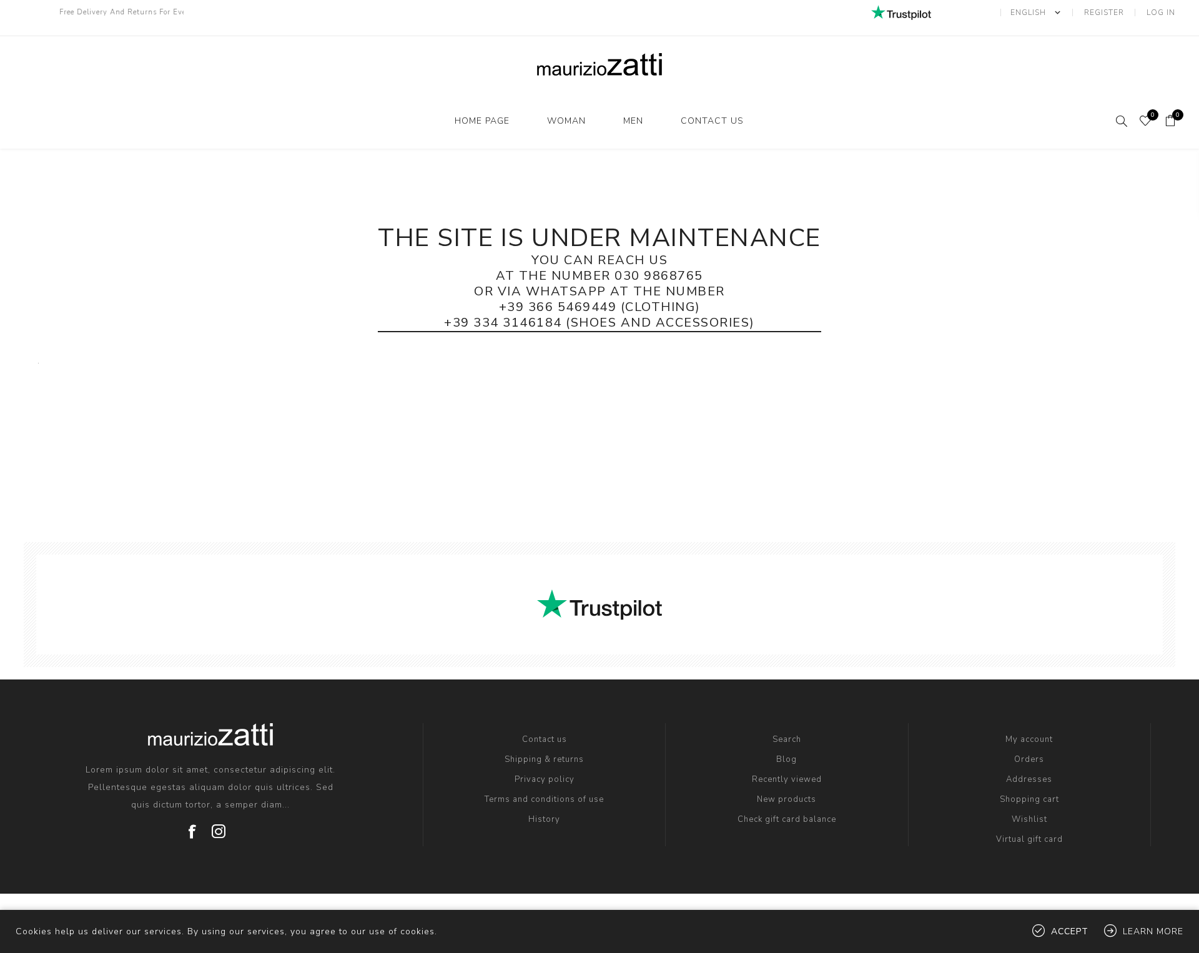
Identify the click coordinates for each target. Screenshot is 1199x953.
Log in (1161, 12)
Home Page (482, 121)
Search (786, 739)
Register (1104, 12)
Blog (786, 759)
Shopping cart (1029, 799)
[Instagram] (219, 827)
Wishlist (1029, 819)
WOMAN (566, 121)
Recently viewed (787, 779)
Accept (1069, 931)
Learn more (1153, 931)
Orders (1029, 759)
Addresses (1029, 779)
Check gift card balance (787, 819)
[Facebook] (193, 827)
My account (1029, 739)
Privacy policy (545, 779)
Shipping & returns (544, 759)
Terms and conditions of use (544, 799)
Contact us (712, 121)
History (544, 819)
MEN (633, 121)
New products (786, 799)
